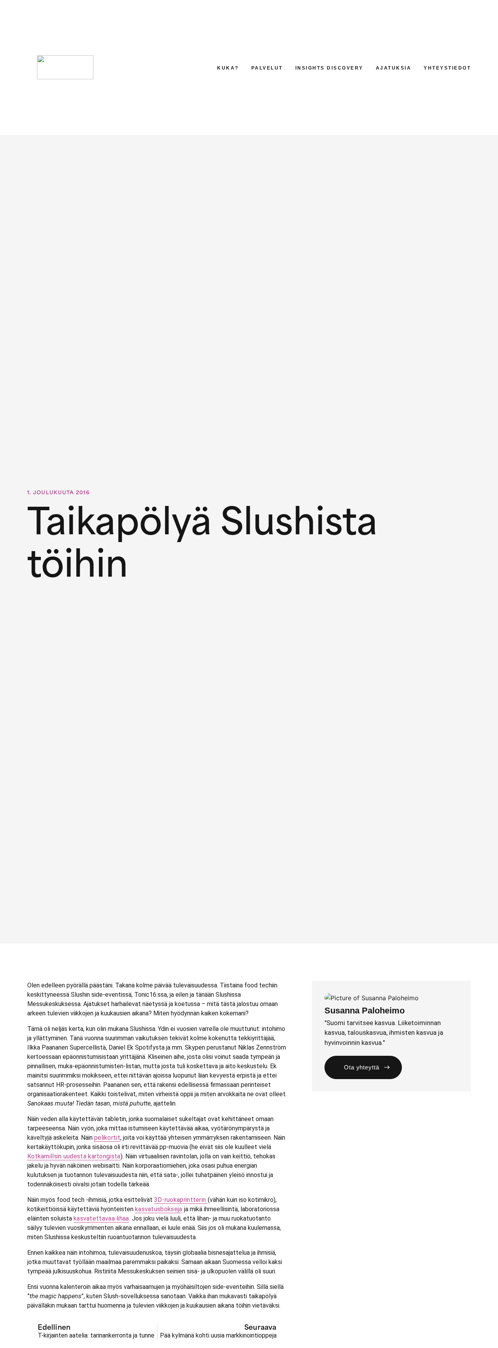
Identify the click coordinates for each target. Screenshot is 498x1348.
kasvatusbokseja (158, 1209)
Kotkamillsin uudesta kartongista (74, 1156)
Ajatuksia (394, 68)
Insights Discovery (329, 68)
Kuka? (228, 68)
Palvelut (267, 68)
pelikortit (107, 1137)
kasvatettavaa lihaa (101, 1218)
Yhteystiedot (447, 68)
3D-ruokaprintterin (181, 1199)
